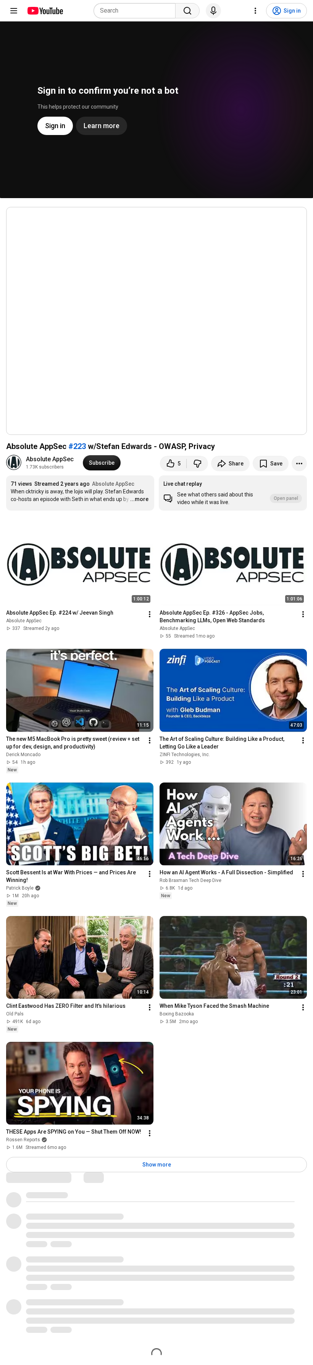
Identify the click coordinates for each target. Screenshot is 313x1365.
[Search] (187, 10)
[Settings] (255, 10)
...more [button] (139, 499)
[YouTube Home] (44, 10)
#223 (77, 446)
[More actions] (299, 463)
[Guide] (13, 10)
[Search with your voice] (213, 10)
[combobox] (137, 10)
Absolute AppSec (50, 459)
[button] (233, 493)
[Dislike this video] (197, 463)
